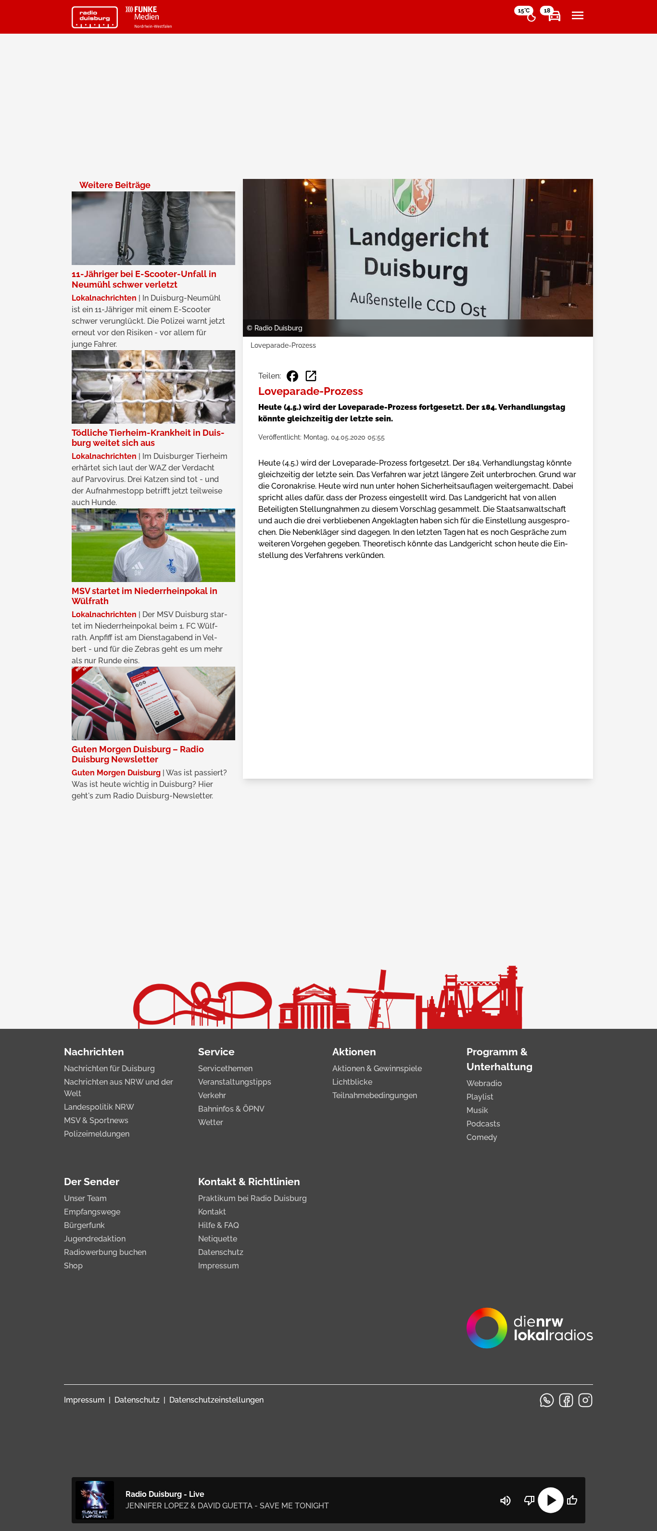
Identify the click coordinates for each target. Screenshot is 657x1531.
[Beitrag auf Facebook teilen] (292, 376)
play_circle (550, 1500)
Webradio (484, 1083)
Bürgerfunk (84, 1225)
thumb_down (529, 1500)
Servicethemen (225, 1068)
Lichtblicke (352, 1082)
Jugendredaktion (95, 1238)
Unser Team (85, 1198)
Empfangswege (92, 1211)
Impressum (218, 1265)
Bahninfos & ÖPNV (231, 1108)
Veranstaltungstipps (234, 1082)
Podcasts (483, 1123)
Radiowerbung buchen (105, 1252)
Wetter (210, 1122)
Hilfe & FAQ (218, 1225)
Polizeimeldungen (96, 1134)
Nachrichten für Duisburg (109, 1068)
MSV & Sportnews (96, 1120)
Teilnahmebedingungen (374, 1095)
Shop (73, 1265)
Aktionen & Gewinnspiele (377, 1068)
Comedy (482, 1137)
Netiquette (217, 1238)
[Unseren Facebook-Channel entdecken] (566, 1400)
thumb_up (572, 1500)
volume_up (505, 1500)
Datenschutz (220, 1252)
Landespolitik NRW (99, 1107)
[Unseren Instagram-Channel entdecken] (585, 1400)
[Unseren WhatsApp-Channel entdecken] (547, 1400)
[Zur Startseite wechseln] (95, 17)
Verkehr (212, 1095)
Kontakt (212, 1211)
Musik (477, 1110)
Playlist (480, 1096)
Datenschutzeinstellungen (216, 1399)
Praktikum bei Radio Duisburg (252, 1198)
